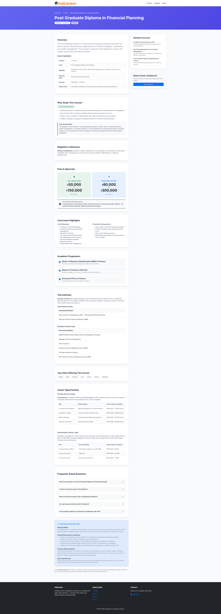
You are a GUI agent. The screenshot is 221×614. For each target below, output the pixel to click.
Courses (149, 3)
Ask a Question (148, 84)
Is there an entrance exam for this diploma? (73, 489)
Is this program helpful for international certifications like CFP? (79, 511)
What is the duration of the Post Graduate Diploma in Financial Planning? (83, 482)
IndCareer (58, 13)
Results (95, 596)
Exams (164, 3)
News (94, 599)
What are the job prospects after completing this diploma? (78, 496)
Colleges (157, 3)
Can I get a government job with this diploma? (74, 504)
